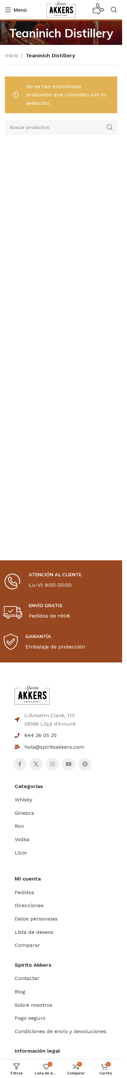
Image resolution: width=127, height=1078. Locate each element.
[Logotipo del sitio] (61, 9)
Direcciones (29, 905)
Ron (19, 826)
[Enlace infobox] (98, 9)
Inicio (11, 55)
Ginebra (24, 813)
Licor (21, 853)
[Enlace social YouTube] (68, 764)
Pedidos (24, 892)
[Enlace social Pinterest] (85, 764)
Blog (20, 992)
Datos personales (36, 919)
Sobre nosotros (33, 1005)
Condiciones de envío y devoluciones (60, 1031)
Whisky (23, 800)
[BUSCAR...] (109, 127)
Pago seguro (30, 1018)
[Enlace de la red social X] (36, 764)
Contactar (27, 978)
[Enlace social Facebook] (19, 764)
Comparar (27, 945)
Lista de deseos (34, 932)
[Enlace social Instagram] (52, 764)
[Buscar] (113, 9)
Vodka (22, 839)
